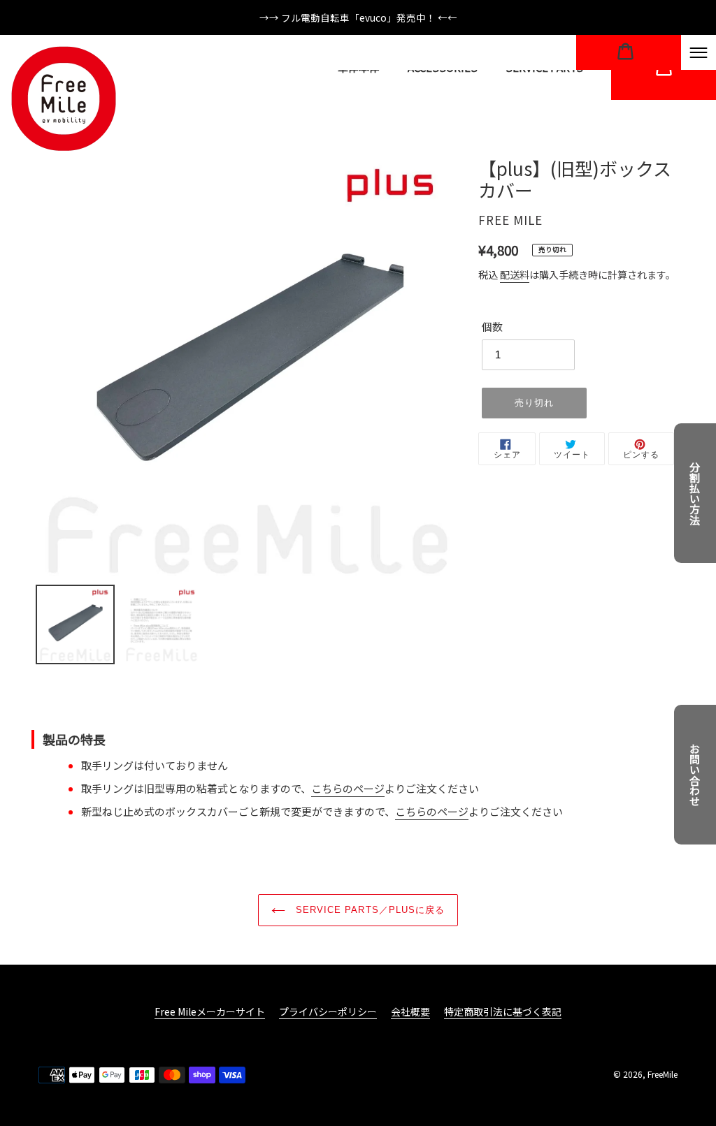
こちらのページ (348, 788)
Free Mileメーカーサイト (210, 1011)
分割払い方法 (695, 493)
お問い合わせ (695, 774)
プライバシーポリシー (328, 1011)
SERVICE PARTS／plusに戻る (368, 910)
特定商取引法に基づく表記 (502, 1011)
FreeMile (662, 1074)
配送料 (514, 275)
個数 (492, 326)
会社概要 (410, 1011)
